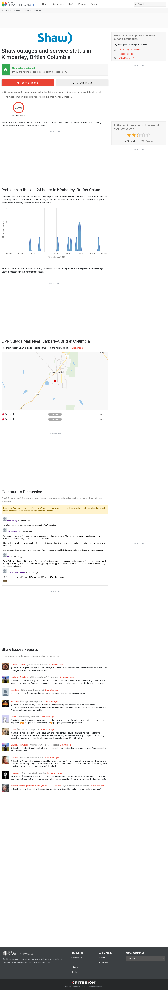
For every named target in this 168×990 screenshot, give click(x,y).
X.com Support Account (129, 49)
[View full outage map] (55, 381)
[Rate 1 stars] (129, 135)
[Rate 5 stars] (148, 135)
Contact (95, 4)
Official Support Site (127, 58)
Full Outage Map (83, 82)
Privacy (82, 4)
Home (45, 4)
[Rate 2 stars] (134, 135)
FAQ (71, 4)
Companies (58, 4)
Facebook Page (125, 54)
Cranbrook (77, 347)
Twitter (102, 957)
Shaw (26, 10)
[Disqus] (55, 549)
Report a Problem (29, 82)
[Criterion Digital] (84, 982)
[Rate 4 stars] (143, 135)
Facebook (103, 962)
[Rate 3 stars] (138, 135)
